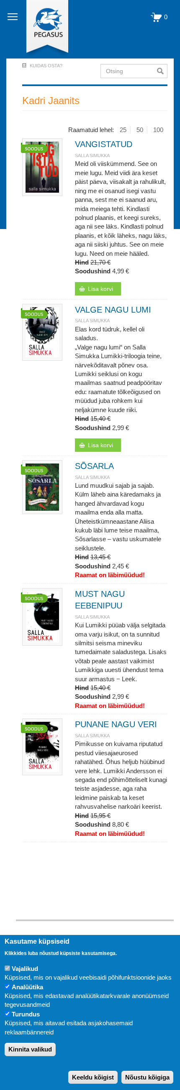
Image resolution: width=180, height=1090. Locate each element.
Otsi (162, 71)
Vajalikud (25, 968)
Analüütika (27, 987)
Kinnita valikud (30, 1049)
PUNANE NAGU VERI (116, 724)
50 (139, 129)
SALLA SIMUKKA (92, 155)
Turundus (26, 1014)
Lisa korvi (100, 288)
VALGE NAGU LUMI (113, 309)
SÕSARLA (94, 466)
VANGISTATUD (103, 144)
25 (123, 129)
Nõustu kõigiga (147, 1077)
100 (158, 129)
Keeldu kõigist (93, 1077)
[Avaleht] (42, 29)
